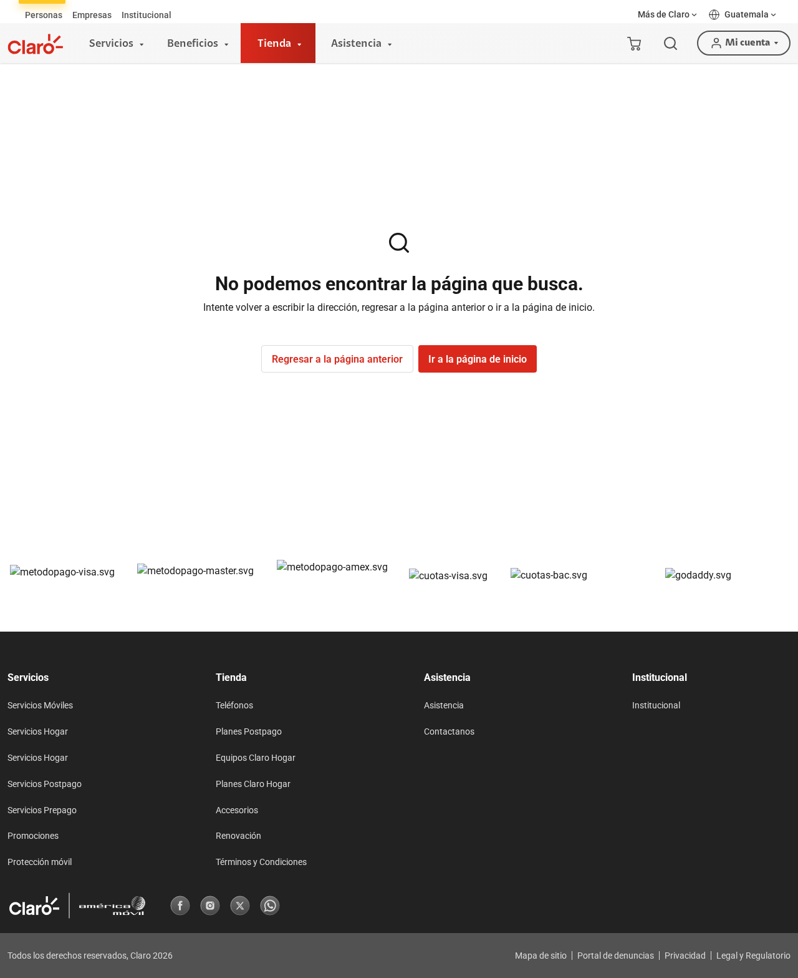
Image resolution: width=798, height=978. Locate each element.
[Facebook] (180, 906)
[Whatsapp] (270, 906)
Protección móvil (39, 862)
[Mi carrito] (634, 43)
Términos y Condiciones (261, 862)
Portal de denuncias (615, 955)
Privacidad (685, 955)
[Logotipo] (35, 44)
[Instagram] (210, 906)
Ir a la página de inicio (477, 359)
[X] (240, 906)
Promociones (33, 836)
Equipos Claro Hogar (256, 758)
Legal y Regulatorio (753, 955)
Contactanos (449, 731)
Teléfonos (234, 705)
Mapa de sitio (541, 955)
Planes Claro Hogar (253, 784)
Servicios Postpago (44, 784)
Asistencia (444, 705)
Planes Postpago (249, 731)
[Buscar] (670, 43)
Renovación (238, 836)
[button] (668, 14)
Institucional (656, 705)
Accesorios (237, 810)
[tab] (43, 15)
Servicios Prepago (42, 810)
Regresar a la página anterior (337, 359)
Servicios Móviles (40, 705)
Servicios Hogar (37, 731)
